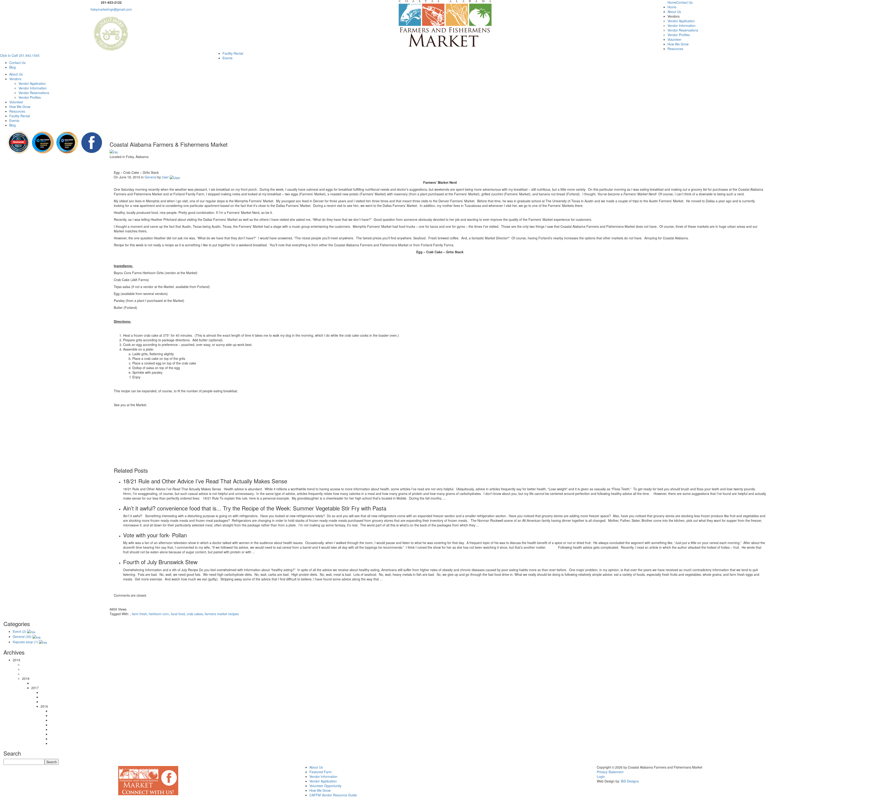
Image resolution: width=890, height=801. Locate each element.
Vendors (15, 78)
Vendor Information (682, 25)
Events (227, 58)
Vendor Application (681, 21)
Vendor (314, 776)
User (165, 177)
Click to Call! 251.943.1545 (19, 55)
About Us (674, 11)
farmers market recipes (222, 613)
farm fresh (139, 613)
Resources (675, 48)
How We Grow (678, 44)
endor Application (324, 781)
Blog (12, 67)
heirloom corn (159, 613)
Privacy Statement (610, 771)
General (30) (22, 636)
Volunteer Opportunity (325, 785)
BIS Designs (630, 781)
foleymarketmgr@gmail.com (111, 9)
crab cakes (195, 613)
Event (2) (19, 631)
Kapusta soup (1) (25, 642)
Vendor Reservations (683, 30)
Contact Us (684, 2)
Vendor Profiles (679, 34)
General (150, 177)
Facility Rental (232, 53)
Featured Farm (320, 771)
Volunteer (674, 39)
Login (601, 776)
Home (672, 2)
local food (178, 613)
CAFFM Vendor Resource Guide (333, 795)
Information (328, 776)
